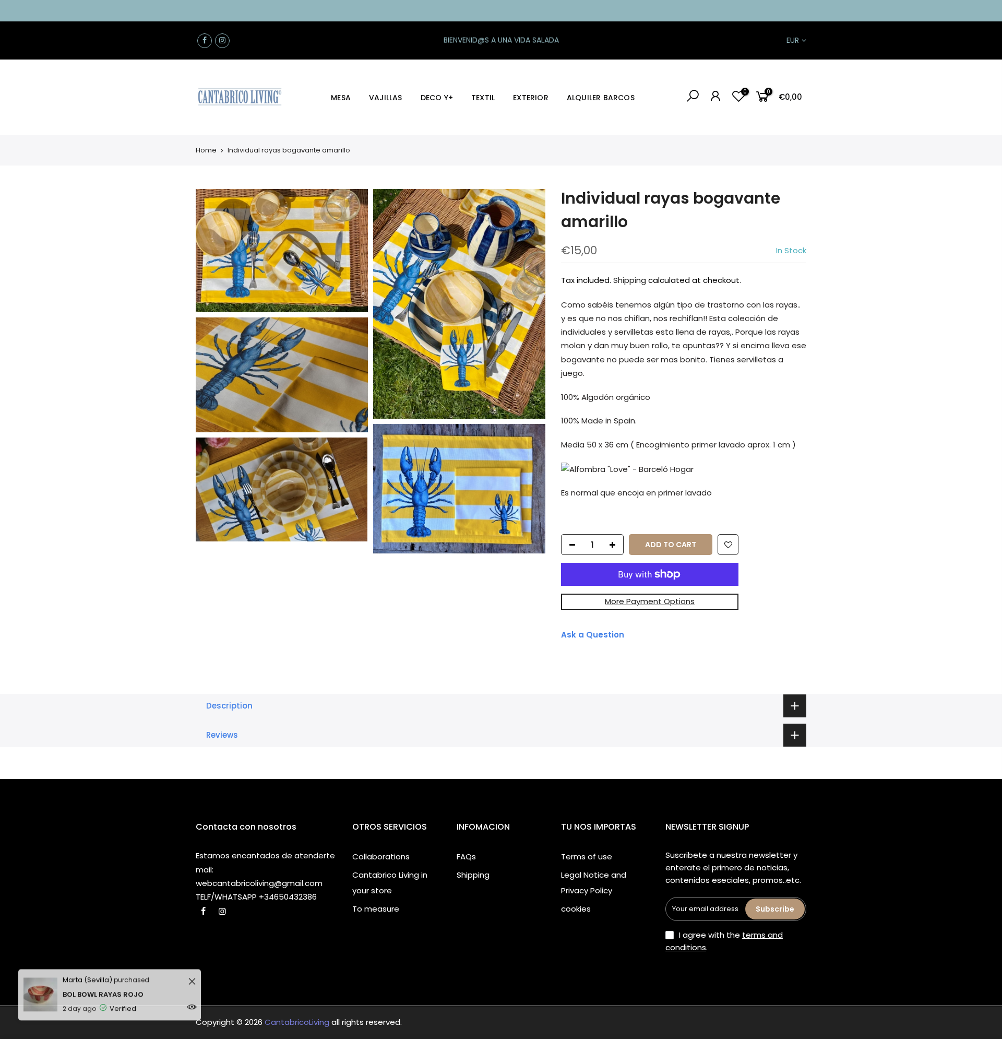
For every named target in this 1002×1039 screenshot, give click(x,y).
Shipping (629, 280)
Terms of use (586, 856)
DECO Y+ (437, 97)
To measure (375, 908)
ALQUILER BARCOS (601, 97)
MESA (341, 97)
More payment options (650, 601)
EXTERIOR (530, 97)
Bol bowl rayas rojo (103, 984)
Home (206, 150)
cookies (576, 908)
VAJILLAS (385, 97)
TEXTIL (483, 97)
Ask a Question (592, 634)
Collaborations (381, 856)
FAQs (466, 856)
